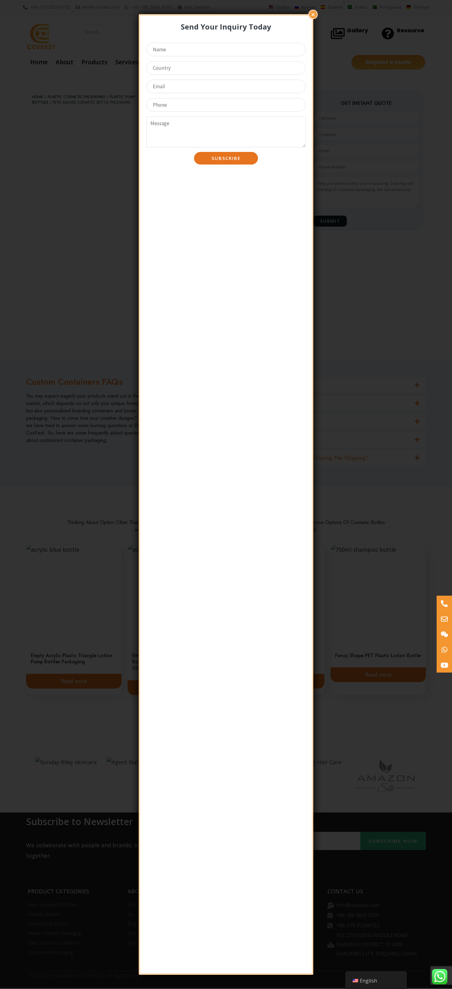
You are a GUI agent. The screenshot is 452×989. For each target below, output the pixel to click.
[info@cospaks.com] (444, 618)
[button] (313, 14)
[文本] (444, 603)
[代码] (444, 665)
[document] (226, 494)
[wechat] (444, 634)
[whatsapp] (444, 649)
